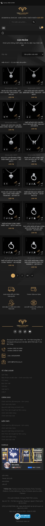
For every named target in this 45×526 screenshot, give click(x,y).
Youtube (38, 489)
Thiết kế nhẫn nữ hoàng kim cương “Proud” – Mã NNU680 (11, 261)
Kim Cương (5, 481)
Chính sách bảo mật (8, 416)
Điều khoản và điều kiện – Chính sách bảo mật (17, 377)
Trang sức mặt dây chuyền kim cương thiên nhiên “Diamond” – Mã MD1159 (11, 193)
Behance (17, 491)
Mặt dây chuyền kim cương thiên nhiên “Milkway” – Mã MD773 (11, 159)
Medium (5, 491)
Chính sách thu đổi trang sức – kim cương (15, 401)
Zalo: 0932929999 (14, 356)
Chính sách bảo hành (9, 404)
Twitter (14, 489)
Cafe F (4, 392)
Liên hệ (4, 484)
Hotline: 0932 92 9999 (15, 348)
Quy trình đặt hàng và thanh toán (13, 407)
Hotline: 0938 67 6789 (15, 351)
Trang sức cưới (7, 478)
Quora (35, 491)
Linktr (40, 491)
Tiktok (23, 491)
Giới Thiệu (5, 375)
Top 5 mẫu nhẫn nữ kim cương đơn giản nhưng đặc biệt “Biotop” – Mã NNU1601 (34, 228)
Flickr (33, 489)
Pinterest (27, 489)
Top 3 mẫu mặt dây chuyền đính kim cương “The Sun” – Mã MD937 (34, 92)
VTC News (5, 380)
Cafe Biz (4, 386)
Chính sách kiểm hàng (9, 413)
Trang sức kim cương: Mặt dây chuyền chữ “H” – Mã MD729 (34, 159)
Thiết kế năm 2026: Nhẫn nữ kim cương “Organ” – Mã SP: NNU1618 (34, 193)
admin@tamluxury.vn (15, 362)
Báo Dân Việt (6, 383)
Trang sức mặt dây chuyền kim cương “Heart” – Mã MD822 (11, 126)
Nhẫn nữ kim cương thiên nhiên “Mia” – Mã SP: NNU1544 (11, 224)
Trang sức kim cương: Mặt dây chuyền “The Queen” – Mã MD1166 (11, 92)
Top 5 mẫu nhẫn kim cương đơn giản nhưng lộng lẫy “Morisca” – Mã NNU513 (34, 262)
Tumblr (11, 491)
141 (27, 276)
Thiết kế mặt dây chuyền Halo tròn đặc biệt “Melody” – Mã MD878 (34, 124)
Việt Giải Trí (5, 389)
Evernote (20, 489)
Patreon (22, 493)
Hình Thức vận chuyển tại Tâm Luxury (14, 410)
